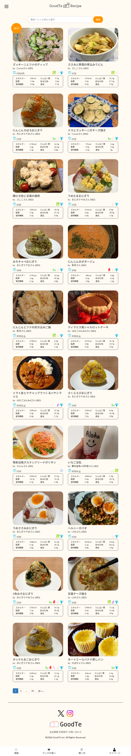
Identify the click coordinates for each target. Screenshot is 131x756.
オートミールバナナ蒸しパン (85, 659)
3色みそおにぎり (23, 593)
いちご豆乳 (74, 462)
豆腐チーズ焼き (77, 593)
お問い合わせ (75, 732)
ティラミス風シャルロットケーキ (88, 327)
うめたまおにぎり (78, 196)
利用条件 (63, 732)
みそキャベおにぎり (25, 261)
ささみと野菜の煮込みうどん (85, 64)
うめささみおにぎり (25, 528)
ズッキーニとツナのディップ (30, 64)
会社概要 (53, 732)
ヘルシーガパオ (77, 528)
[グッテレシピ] (65, 5)
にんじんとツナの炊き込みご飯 (32, 327)
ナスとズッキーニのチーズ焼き (87, 130)
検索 (98, 19)
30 (32, 690)
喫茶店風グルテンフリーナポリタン (34, 462)
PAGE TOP (125, 728)
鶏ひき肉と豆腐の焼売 (26, 196)
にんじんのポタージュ (81, 261)
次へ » (41, 691)
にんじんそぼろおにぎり (28, 130)
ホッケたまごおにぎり (26, 659)
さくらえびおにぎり (80, 393)
